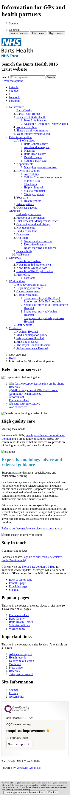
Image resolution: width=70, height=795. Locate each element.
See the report (17, 744)
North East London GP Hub (38, 566)
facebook (14, 97)
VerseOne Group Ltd (28, 767)
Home (12, 358)
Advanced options (12, 80)
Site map (14, 23)
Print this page (17, 583)
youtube (13, 90)
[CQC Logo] (16, 712)
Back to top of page (20, 579)
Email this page (18, 586)
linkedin (13, 87)
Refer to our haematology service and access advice (31, 528)
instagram (14, 100)
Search (5, 77)
